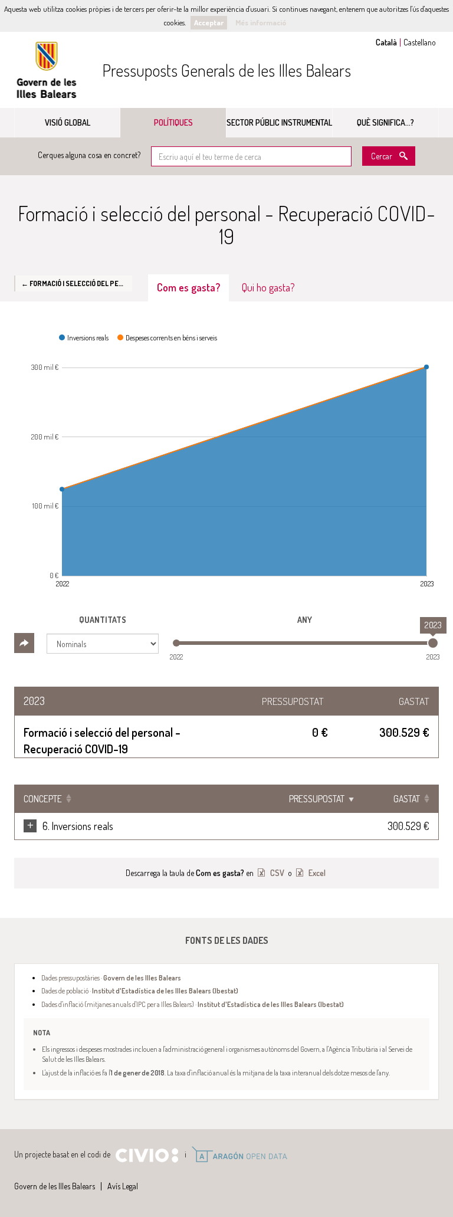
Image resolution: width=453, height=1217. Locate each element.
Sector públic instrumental (279, 122)
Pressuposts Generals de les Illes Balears (226, 70)
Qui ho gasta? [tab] (268, 287)
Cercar (381, 156)
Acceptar (209, 22)
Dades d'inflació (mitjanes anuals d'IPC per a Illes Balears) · (192, 1004)
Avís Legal (122, 1186)
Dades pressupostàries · (111, 977)
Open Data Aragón (239, 1154)
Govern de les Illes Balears (46, 70)
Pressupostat (316, 799)
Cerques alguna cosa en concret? (89, 155)
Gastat (406, 799)
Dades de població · (139, 990)
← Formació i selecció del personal (76, 283)
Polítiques (173, 122)
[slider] (433, 643)
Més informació (260, 22)
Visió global (67, 122)
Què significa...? (385, 122)
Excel (316, 873)
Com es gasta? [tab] (188, 287)
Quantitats (102, 620)
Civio (146, 1155)
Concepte (43, 799)
